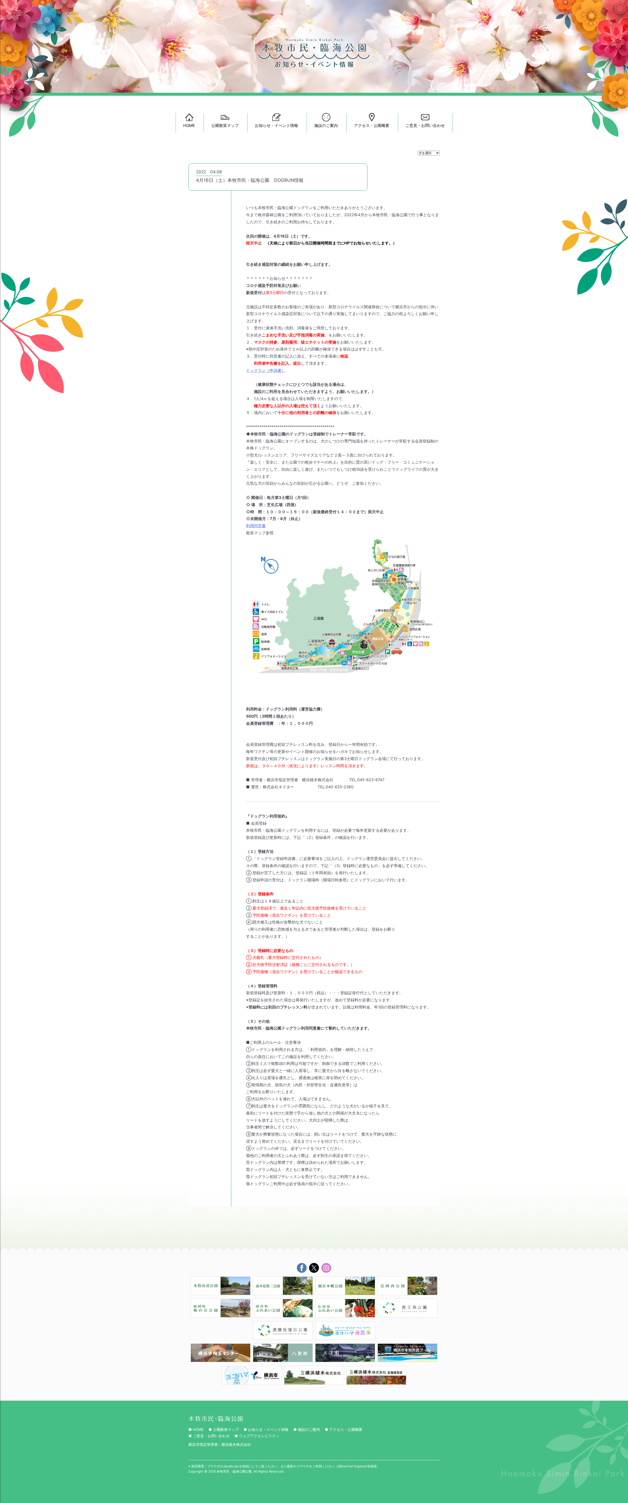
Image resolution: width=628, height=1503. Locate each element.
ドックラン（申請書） (265, 370)
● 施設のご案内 (306, 1429)
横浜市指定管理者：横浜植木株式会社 (219, 1444)
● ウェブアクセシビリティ (257, 1436)
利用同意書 (256, 525)
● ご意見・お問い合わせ (209, 1436)
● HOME (196, 1429)
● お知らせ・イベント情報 (266, 1429)
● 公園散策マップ (224, 1429)
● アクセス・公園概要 (343, 1429)
